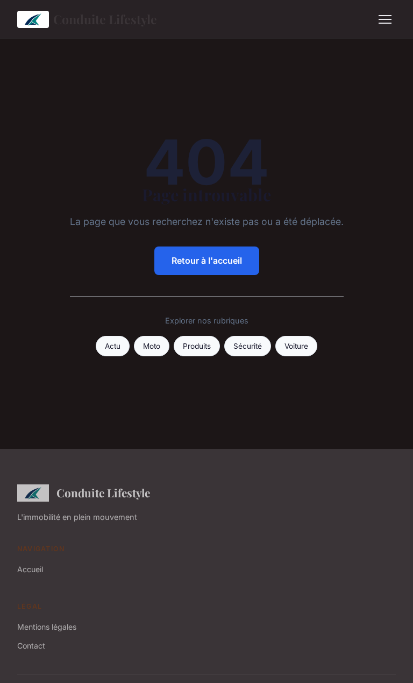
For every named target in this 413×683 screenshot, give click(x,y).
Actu (112, 346)
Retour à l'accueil (207, 260)
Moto (151, 346)
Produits (197, 346)
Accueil (30, 569)
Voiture (296, 346)
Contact (31, 645)
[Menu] (385, 19)
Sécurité (247, 346)
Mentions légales (46, 626)
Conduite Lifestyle (105, 19)
